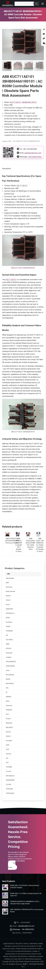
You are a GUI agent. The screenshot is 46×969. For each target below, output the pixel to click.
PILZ (7, 714)
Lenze (8, 670)
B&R (7, 582)
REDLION (9, 723)
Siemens (8, 754)
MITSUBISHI (10, 675)
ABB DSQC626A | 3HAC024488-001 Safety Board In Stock (31, 544)
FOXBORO (9, 631)
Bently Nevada (10, 591)
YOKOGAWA (10, 793)
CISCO (8, 600)
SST (7, 762)
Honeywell (9, 653)
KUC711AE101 (21, 186)
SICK (7, 749)
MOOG (8, 679)
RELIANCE (9, 727)
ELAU (8, 604)
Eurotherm (9, 622)
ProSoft (8, 718)
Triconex (8, 771)
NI (6, 692)
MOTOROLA (10, 683)
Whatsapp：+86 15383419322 (23, 929)
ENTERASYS (10, 613)
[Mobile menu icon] (42, 3)
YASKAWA (9, 789)
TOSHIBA (9, 767)
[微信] (43, 38)
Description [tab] (6, 169)
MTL (7, 688)
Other (7, 701)
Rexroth (8, 732)
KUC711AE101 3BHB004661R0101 (23, 102)
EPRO (8, 618)
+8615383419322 (35, 157)
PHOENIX (9, 710)
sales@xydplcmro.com (32, 153)
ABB (9, 141)
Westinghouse (10, 776)
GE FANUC (9, 639)
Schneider (9, 740)
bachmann (9, 587)
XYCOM (8, 784)
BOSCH (8, 596)
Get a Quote (11, 865)
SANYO (8, 736)
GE (7, 635)
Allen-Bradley (10, 578)
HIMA (7, 644)
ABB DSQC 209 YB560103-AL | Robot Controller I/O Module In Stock (40, 545)
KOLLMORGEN (11, 661)
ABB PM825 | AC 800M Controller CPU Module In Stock (18, 545)
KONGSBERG (10, 666)
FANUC (8, 626)
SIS (7, 758)
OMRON (8, 697)
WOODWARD (10, 780)
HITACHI (8, 648)
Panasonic (9, 705)
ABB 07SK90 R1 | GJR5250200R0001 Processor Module (12, 541)
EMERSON (9, 609)
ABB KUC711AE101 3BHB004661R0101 (23, 267)
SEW (7, 745)
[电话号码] (43, 29)
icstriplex (8, 657)
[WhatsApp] (43, 43)
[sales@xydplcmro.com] (43, 34)
